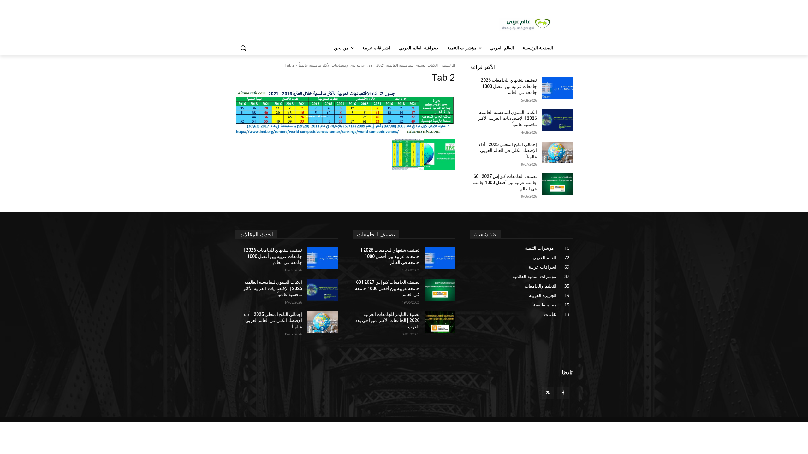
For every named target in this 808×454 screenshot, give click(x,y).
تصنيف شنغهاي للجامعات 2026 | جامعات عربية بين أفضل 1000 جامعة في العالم (507, 86)
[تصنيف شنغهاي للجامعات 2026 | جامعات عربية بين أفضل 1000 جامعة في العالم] (557, 88)
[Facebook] (563, 393)
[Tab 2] (345, 113)
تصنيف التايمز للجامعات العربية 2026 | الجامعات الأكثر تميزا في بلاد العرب (387, 320)
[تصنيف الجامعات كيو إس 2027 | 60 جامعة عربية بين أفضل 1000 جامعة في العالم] (557, 184)
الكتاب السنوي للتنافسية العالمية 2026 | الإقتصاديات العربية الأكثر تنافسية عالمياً (507, 118)
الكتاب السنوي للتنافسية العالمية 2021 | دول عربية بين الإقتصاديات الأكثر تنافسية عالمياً (368, 65)
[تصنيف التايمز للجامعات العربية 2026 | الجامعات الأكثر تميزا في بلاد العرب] (440, 322)
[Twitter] (548, 393)
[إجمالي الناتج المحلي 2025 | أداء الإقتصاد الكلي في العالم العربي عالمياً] (557, 152)
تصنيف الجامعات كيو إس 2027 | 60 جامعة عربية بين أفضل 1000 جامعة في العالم (504, 182)
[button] (243, 47)
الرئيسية (448, 65)
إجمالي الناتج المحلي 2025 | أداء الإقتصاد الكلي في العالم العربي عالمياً (508, 150)
